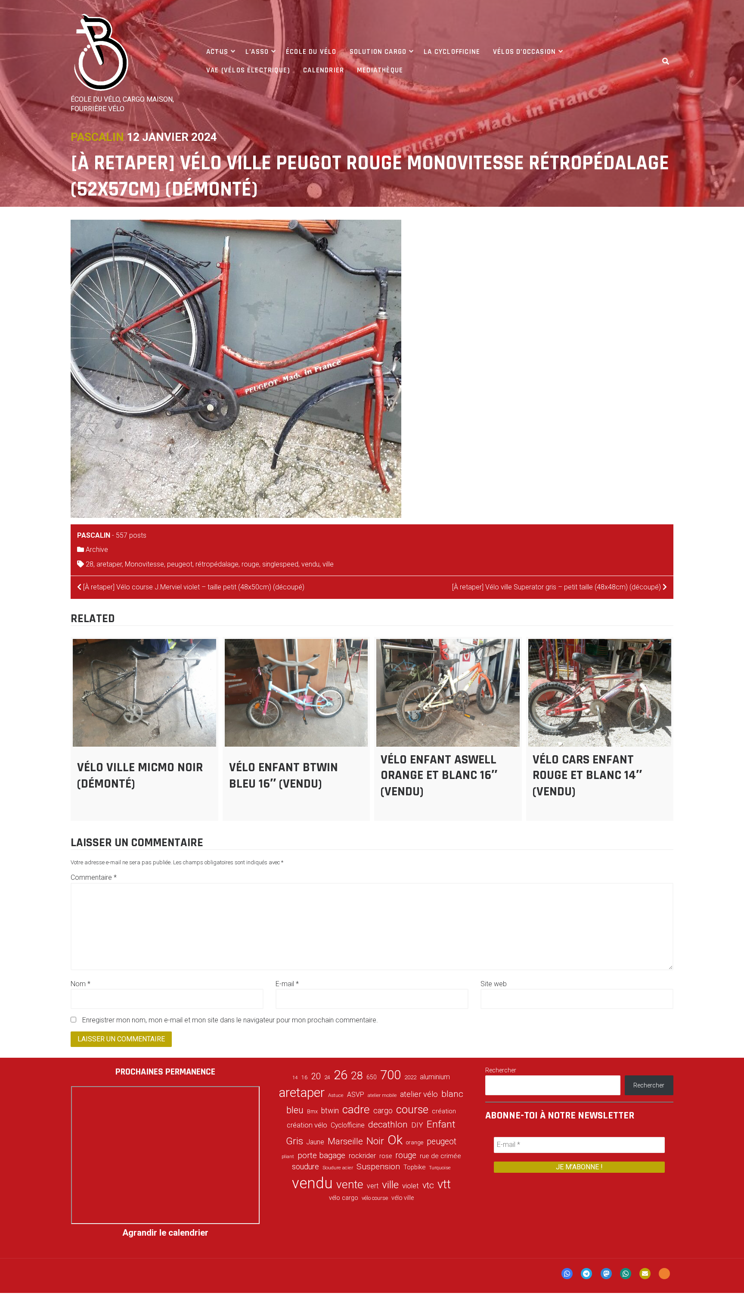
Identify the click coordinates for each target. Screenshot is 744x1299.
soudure (305, 1166)
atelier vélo (419, 1094)
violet (410, 1185)
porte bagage (321, 1155)
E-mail (287, 984)
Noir (375, 1140)
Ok (395, 1140)
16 (304, 1077)
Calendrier (323, 70)
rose (385, 1156)
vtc (428, 1185)
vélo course (375, 1198)
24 (327, 1078)
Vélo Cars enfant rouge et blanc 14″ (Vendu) (587, 775)
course (412, 1109)
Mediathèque (380, 70)
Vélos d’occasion (524, 51)
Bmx (312, 1112)
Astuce (336, 1095)
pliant (288, 1156)
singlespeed (280, 564)
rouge (250, 564)
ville (328, 564)
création (444, 1111)
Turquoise (440, 1168)
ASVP (355, 1094)
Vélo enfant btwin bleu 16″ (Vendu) (283, 775)
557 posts (131, 535)
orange (414, 1142)
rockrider (362, 1156)
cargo (383, 1110)
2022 (410, 1078)
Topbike (414, 1167)
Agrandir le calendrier (165, 1232)
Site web (493, 984)
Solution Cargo (378, 51)
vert (372, 1186)
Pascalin (97, 137)
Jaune (315, 1142)
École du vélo (311, 51)
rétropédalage (217, 564)
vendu (310, 564)
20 (316, 1076)
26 (340, 1075)
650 (371, 1077)
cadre (356, 1109)
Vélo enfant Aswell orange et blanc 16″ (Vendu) (439, 775)
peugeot (179, 564)
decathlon (388, 1124)
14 (295, 1078)
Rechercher (500, 1070)
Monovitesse (144, 564)
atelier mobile (382, 1095)
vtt (444, 1184)
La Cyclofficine (452, 51)
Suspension (378, 1166)
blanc (452, 1094)
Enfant (441, 1124)
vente (349, 1184)
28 (89, 564)
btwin (330, 1110)
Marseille (345, 1141)
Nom (80, 984)
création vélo (307, 1125)
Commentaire (94, 877)
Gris (294, 1141)
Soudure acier (337, 1168)
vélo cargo (343, 1198)
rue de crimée (440, 1156)
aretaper (109, 564)
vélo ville (402, 1197)
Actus (217, 51)
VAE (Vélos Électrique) (248, 70)
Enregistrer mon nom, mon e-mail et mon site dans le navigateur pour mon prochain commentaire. (230, 1020)
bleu (295, 1110)
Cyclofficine (348, 1125)
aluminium (435, 1077)
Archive (97, 549)
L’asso (257, 51)
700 (390, 1075)
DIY (417, 1125)
